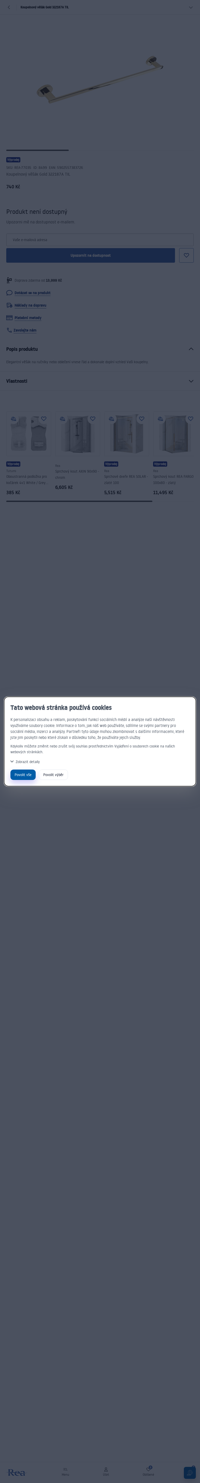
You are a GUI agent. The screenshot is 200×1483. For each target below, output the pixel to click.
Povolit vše (23, 774)
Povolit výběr (53, 774)
